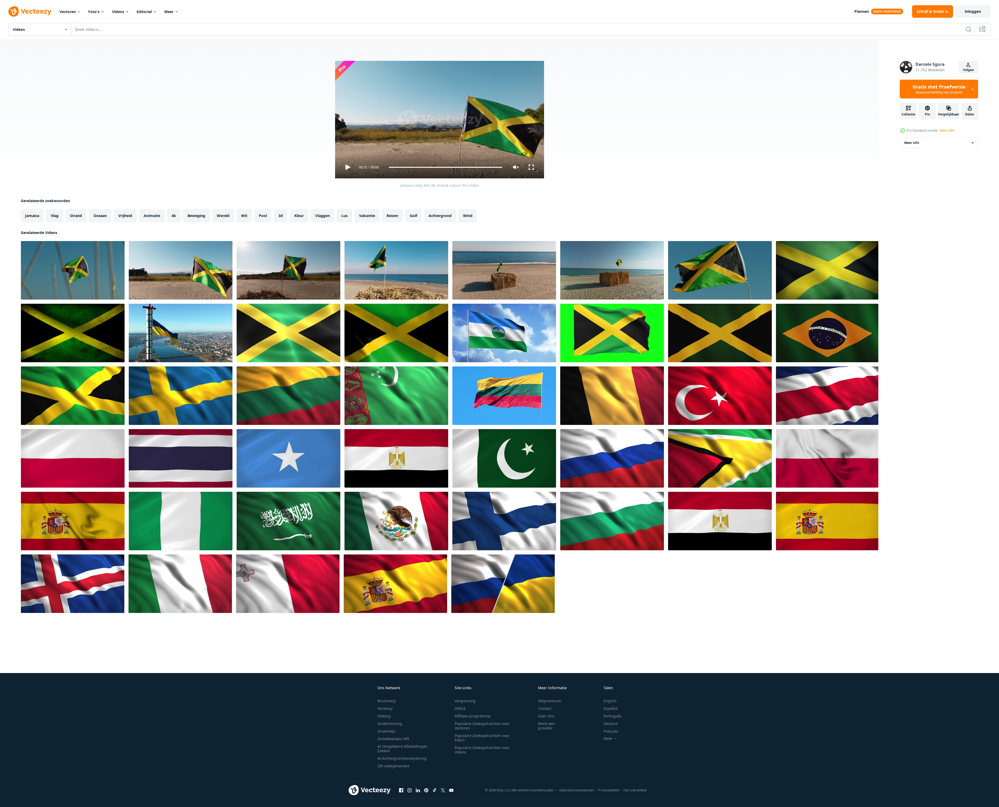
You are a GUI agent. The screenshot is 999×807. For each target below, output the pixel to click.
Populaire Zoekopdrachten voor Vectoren (482, 725)
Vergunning (465, 700)
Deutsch (611, 723)
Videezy (384, 716)
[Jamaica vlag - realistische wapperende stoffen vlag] (288, 333)
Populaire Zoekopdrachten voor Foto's (482, 737)
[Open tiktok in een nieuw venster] (435, 790)
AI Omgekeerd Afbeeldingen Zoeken (402, 748)
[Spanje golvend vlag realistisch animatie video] (73, 521)
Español (610, 708)
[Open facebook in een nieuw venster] (401, 790)
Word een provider (546, 725)
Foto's (94, 11)
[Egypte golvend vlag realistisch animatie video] (396, 458)
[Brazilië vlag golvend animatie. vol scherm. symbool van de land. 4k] (827, 333)
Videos (118, 11)
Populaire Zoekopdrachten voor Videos (482, 750)
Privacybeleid (608, 790)
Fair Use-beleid (634, 790)
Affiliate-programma (472, 716)
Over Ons (546, 716)
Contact (544, 708)
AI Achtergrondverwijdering (402, 758)
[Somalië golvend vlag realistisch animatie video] (288, 458)
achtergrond (440, 215)
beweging (196, 215)
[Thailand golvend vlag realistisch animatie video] (180, 458)
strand (76, 215)
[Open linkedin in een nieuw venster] (418, 790)
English (610, 700)
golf (413, 215)
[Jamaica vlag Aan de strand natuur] (180, 270)
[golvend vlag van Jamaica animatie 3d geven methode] (612, 333)
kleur (299, 215)
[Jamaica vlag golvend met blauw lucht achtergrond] (720, 270)
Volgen (968, 70)
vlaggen (322, 215)
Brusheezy (386, 700)
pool (263, 215)
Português (613, 716)
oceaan (100, 215)
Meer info (911, 143)
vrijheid (125, 215)
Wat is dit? (947, 130)
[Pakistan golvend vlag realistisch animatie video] (504, 458)
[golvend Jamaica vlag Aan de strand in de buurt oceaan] (396, 270)
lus (344, 215)
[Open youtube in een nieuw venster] (451, 790)
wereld (223, 215)
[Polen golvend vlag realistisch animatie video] (73, 458)
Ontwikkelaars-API (393, 738)
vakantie (367, 215)
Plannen (861, 11)
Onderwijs (386, 731)
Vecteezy (385, 708)
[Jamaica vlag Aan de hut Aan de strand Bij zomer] (504, 270)
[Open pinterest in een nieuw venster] (426, 790)
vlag (55, 215)
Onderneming (389, 723)
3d (280, 215)
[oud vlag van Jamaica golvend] (73, 333)
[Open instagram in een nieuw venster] (409, 790)
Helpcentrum (549, 700)
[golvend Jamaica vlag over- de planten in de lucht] (73, 270)
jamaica (32, 215)
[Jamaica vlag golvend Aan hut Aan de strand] (288, 270)
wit (244, 215)
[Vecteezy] (29, 11)
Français (611, 731)
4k (174, 215)
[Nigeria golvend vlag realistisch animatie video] (180, 521)
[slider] (445, 167)
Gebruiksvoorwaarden (576, 790)
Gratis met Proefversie (939, 89)
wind (467, 215)
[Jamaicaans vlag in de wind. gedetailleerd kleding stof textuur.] (396, 333)
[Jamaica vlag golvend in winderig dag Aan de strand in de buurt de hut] (612, 270)
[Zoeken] (968, 29)
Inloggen (973, 11)
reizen (392, 215)
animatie (152, 215)
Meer (168, 11)
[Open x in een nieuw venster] (443, 790)
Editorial (144, 11)
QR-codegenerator (393, 765)
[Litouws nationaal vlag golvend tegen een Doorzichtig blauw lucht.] (504, 395)
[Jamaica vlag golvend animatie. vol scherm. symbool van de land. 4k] (720, 333)
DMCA (460, 708)
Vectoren (68, 11)
